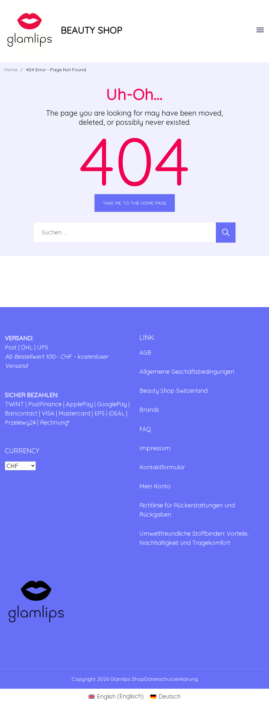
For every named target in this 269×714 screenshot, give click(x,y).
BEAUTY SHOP (91, 30)
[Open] (260, 30)
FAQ (145, 429)
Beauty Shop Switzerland (173, 390)
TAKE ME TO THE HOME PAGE (135, 203)
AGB (145, 352)
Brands (149, 409)
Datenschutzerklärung (171, 679)
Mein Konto (155, 486)
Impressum (154, 448)
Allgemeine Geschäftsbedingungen (186, 371)
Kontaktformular (162, 467)
